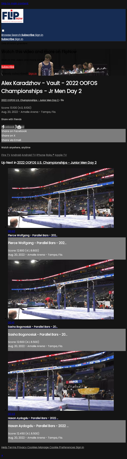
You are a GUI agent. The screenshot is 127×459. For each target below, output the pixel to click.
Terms (12, 447)
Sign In (19, 39)
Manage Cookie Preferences (57, 447)
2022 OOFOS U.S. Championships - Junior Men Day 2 (30, 100)
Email (20, 127)
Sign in (39, 35)
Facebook (8, 127)
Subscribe (7, 67)
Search (16, 35)
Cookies (32, 447)
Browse (6, 35)
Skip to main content (14, 3)
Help (4, 447)
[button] (3, 31)
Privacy (22, 447)
